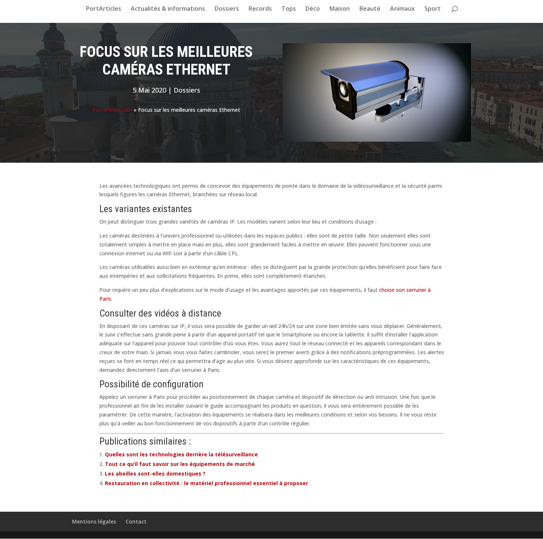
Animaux (402, 9)
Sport (432, 9)
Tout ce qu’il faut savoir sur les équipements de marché (180, 463)
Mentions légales (94, 521)
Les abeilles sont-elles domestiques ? (155, 473)
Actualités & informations (168, 9)
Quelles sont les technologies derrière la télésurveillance (181, 454)
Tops (288, 9)
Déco (312, 9)
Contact (136, 521)
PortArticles (103, 9)
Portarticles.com (112, 109)
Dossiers (227, 9)
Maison (339, 9)
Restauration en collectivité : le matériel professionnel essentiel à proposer (206, 483)
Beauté (369, 9)
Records (260, 9)
